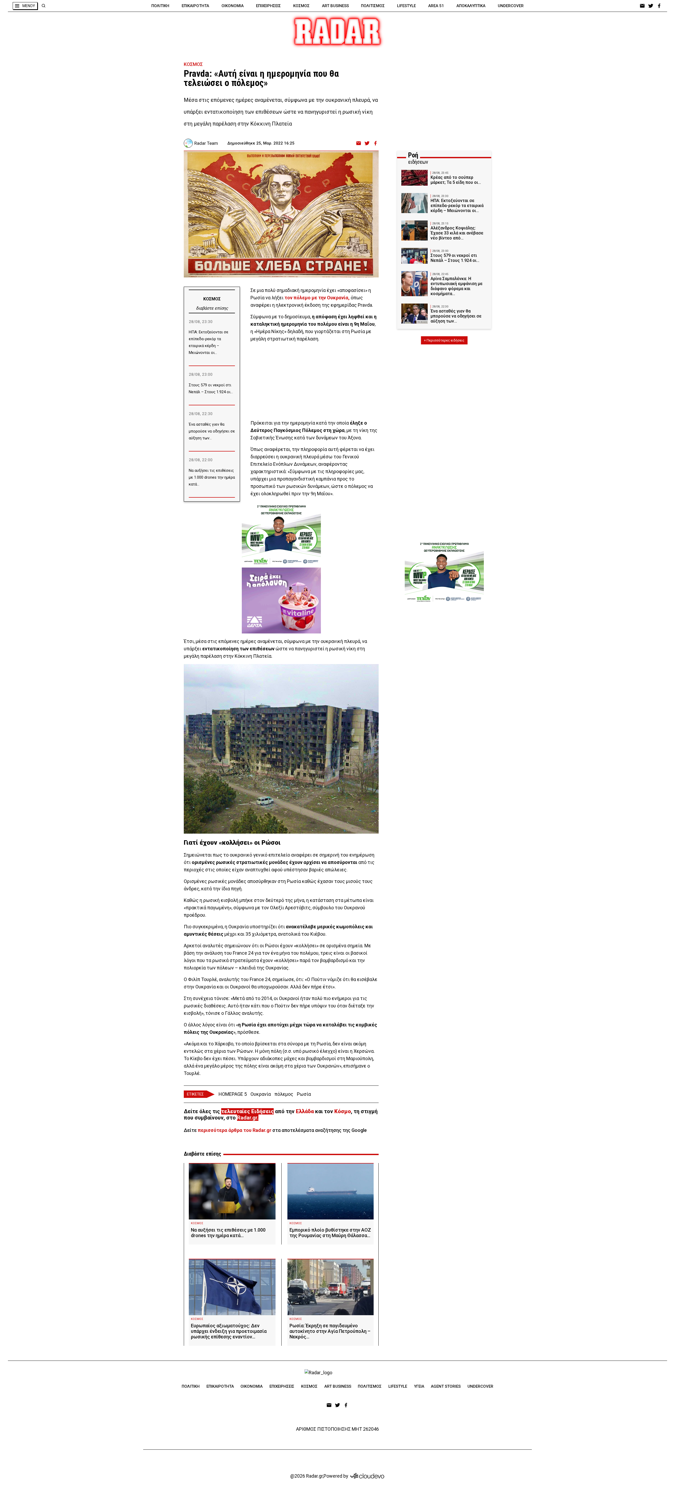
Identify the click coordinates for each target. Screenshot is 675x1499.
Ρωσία (304, 1094)
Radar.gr (247, 1117)
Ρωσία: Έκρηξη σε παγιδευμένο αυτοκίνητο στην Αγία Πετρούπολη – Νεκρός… (330, 1331)
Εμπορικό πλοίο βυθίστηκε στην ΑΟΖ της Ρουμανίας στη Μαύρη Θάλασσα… (330, 1232)
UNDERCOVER (511, 5)
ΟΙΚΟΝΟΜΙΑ (232, 5)
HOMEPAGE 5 (233, 1094)
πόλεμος (283, 1094)
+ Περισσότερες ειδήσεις (444, 340)
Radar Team (206, 143)
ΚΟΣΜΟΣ (301, 5)
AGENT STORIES (446, 1386)
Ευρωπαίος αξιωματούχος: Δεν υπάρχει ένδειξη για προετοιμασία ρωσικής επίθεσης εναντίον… (229, 1331)
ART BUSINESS (335, 5)
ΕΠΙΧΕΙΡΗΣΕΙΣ (268, 5)
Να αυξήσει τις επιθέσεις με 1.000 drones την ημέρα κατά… (228, 1232)
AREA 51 (436, 5)
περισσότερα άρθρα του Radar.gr (234, 1130)
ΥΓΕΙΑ (419, 1386)
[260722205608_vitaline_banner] (281, 600)
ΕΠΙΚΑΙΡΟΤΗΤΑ (195, 5)
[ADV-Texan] (281, 535)
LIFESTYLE (406, 5)
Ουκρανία (260, 1094)
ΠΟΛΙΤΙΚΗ (160, 5)
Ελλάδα (305, 1111)
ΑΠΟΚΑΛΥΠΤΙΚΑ (470, 5)
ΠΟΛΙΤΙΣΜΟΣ (373, 5)
